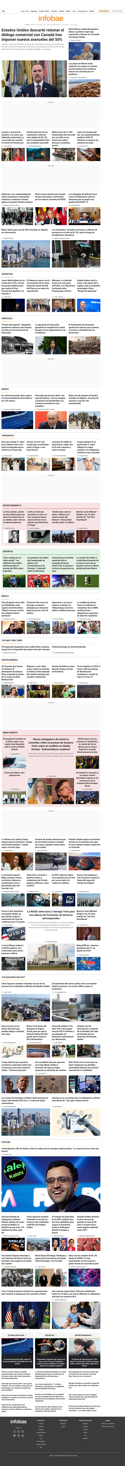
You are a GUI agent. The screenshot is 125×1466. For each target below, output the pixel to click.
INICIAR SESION (117, 11)
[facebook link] (14, 1431)
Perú (74, 11)
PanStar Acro (42, 24)
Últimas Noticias (41, 1444)
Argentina (34, 11)
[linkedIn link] (22, 1435)
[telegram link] (18, 1435)
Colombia (54, 11)
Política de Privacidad (108, 1426)
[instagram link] (22, 1431)
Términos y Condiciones (108, 1423)
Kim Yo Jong (74, 24)
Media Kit (85, 1438)
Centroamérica (83, 11)
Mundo (91, 11)
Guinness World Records (54, 24)
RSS (41, 1447)
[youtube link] (14, 1435)
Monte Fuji (34, 24)
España (61, 11)
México (68, 11)
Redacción (63, 1423)
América (41, 1423)
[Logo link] (50, 18)
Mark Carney (65, 24)
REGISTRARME (104, 11)
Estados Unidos (44, 11)
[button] (3, 11)
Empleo (63, 1426)
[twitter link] (18, 1431)
